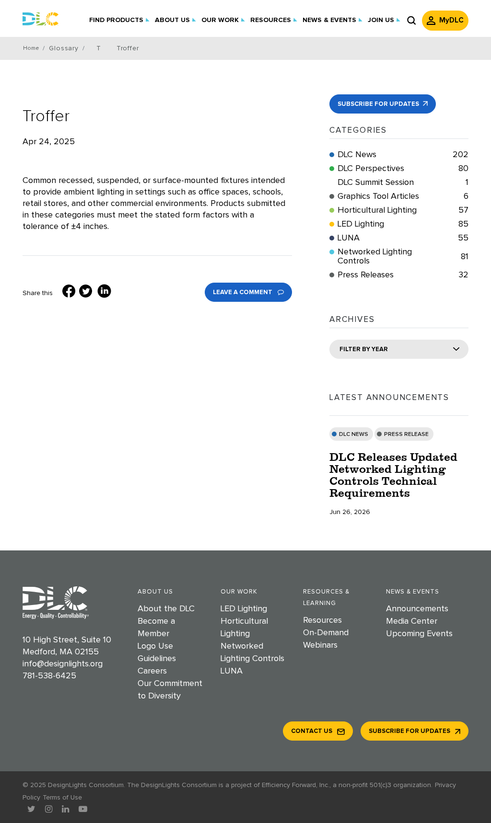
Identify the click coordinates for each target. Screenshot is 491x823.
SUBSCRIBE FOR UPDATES (379, 104)
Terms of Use (62, 797)
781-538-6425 (49, 676)
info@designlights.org (63, 664)
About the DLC (166, 609)
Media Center (411, 621)
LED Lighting (403, 224)
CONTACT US (311, 731)
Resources (322, 620)
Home (31, 48)
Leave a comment (243, 292)
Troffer (46, 116)
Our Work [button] (220, 20)
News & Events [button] (329, 20)
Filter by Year (363, 349)
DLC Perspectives (403, 168)
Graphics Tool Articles (403, 196)
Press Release (406, 434)
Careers (152, 671)
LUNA (403, 238)
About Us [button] (172, 20)
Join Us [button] (381, 20)
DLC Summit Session (403, 182)
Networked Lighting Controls (403, 256)
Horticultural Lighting (403, 210)
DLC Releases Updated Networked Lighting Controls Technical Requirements (393, 475)
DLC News (403, 154)
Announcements (417, 609)
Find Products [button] (116, 20)
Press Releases (403, 275)
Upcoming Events (419, 633)
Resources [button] (270, 20)
